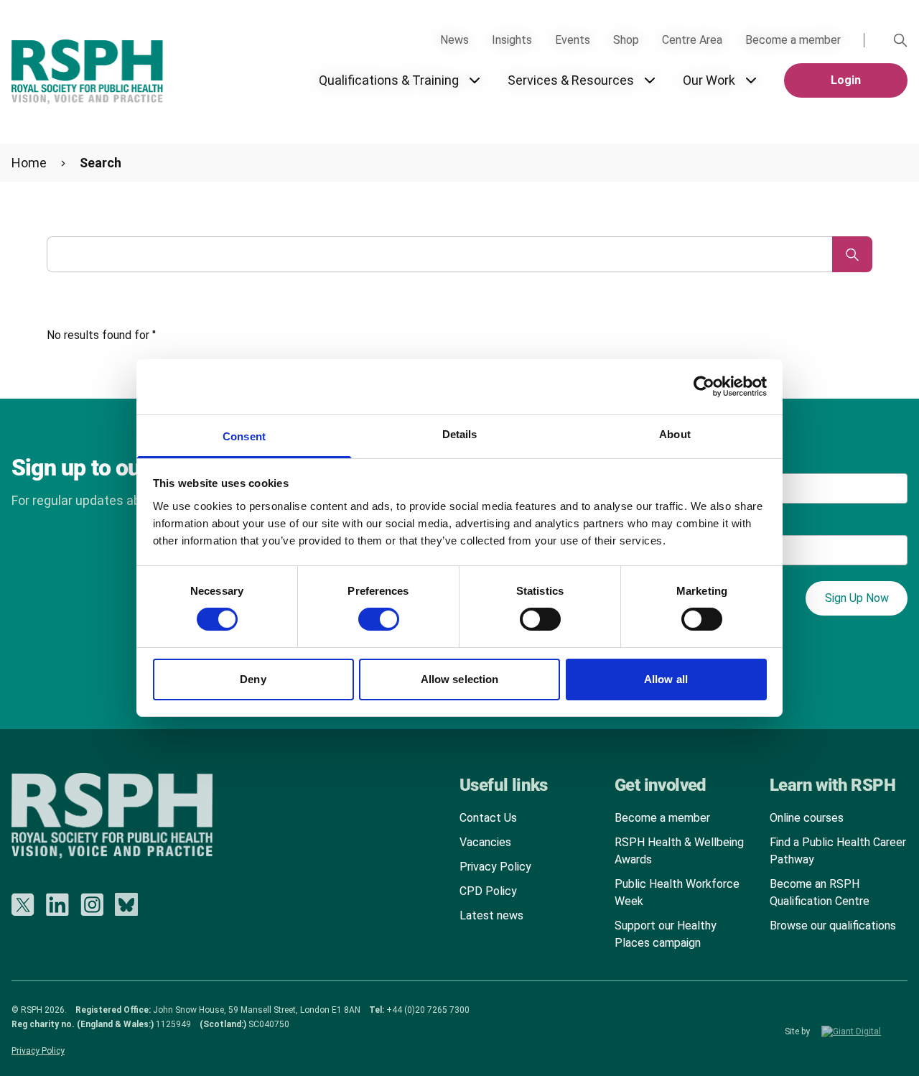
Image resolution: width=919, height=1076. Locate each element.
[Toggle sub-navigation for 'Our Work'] (751, 80)
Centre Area (692, 40)
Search (100, 162)
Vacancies (485, 842)
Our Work (709, 80)
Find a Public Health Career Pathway (838, 850)
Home (29, 162)
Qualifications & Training (389, 80)
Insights (512, 40)
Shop (626, 40)
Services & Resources (571, 80)
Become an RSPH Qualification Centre (819, 892)
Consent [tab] (244, 436)
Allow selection (460, 679)
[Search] (900, 40)
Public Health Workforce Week (677, 892)
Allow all (666, 679)
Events (572, 40)
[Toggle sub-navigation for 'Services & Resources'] (650, 80)
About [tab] (675, 434)
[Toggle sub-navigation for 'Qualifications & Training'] (475, 80)
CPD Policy (488, 891)
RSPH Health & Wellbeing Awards (679, 850)
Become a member (793, 40)
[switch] (364, 614)
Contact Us (488, 818)
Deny (253, 679)
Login (846, 80)
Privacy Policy (495, 866)
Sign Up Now (857, 598)
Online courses (807, 818)
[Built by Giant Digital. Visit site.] (864, 1031)
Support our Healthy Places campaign (666, 934)
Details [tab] (459, 434)
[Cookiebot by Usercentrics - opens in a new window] (704, 386)
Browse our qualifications (833, 925)
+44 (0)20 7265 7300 (428, 1010)
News (454, 40)
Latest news (491, 915)
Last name (729, 458)
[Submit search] (852, 254)
